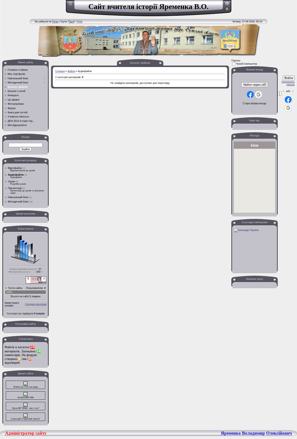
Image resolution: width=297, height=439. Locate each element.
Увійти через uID (254, 84)
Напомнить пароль (288, 83)
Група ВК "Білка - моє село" (25, 408)
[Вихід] (227, 10)
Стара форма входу (254, 103)
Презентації (15, 188)
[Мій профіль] (227, 5)
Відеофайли (15, 168)
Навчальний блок (18, 197)
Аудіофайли (16, 174)
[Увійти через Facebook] (250, 94)
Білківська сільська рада (25, 387)
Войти (288, 78)
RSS (79, 21)
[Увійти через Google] (258, 94)
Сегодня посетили (35, 304)
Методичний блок (18, 201)
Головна (60, 71)
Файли (71, 71)
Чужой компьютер (246, 63)
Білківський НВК (26, 397)
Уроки (11, 181)
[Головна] (70, 5)
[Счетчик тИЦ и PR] (36, 282)
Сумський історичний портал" (25, 419)
